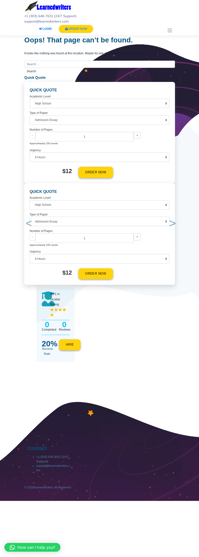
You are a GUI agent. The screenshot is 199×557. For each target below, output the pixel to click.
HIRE (70, 344)
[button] (28, 224)
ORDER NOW (77, 29)
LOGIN (47, 29)
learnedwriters (43, 487)
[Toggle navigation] (170, 30)
